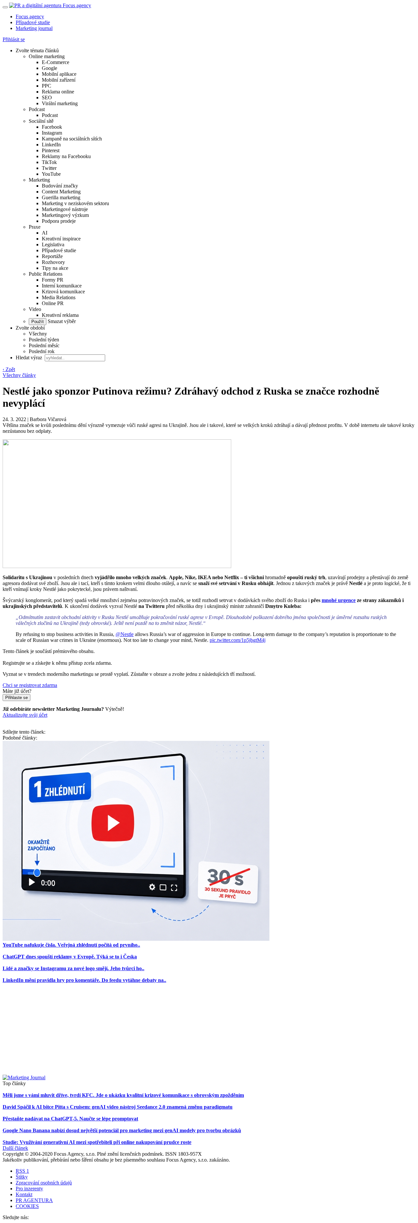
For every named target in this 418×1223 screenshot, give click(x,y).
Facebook (52, 127)
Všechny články (19, 375)
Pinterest (50, 150)
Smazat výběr (61, 321)
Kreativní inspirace (61, 238)
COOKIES (27, 1206)
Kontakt (24, 1194)
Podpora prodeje (59, 221)
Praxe (34, 227)
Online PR (53, 303)
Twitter (49, 168)
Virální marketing (60, 103)
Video (35, 309)
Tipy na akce (55, 268)
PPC (46, 86)
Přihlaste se (16, 697)
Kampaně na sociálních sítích (72, 138)
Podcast (37, 109)
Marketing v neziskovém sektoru (75, 203)
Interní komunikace (62, 285)
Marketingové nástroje (65, 209)
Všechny (38, 333)
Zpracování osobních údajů (44, 1182)
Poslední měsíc (44, 345)
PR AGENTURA (34, 1200)
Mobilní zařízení (58, 80)
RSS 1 (22, 1171)
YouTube (51, 174)
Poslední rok (42, 351)
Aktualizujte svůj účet (25, 715)
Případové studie (33, 22)
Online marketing (47, 56)
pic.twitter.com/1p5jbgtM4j (237, 640)
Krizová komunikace (63, 291)
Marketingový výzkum (65, 215)
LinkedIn (51, 144)
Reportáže (52, 256)
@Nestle (125, 634)
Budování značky (60, 185)
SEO (47, 97)
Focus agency (30, 16)
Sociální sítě (41, 121)
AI (44, 233)
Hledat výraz (29, 357)
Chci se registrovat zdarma (30, 685)
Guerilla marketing (61, 197)
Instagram (52, 133)
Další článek (15, 1148)
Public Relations (45, 274)
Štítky (22, 1177)
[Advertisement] (209, 1029)
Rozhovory (53, 262)
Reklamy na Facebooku (66, 156)
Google (49, 68)
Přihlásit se (14, 39)
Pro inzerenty (29, 1188)
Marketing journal (34, 28)
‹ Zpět (9, 369)
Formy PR (52, 280)
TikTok (49, 162)
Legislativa (53, 244)
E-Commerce (55, 62)
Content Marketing (61, 191)
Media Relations (58, 297)
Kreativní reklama (60, 315)
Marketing (39, 180)
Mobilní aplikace (59, 74)
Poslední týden (44, 339)
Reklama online (58, 91)
